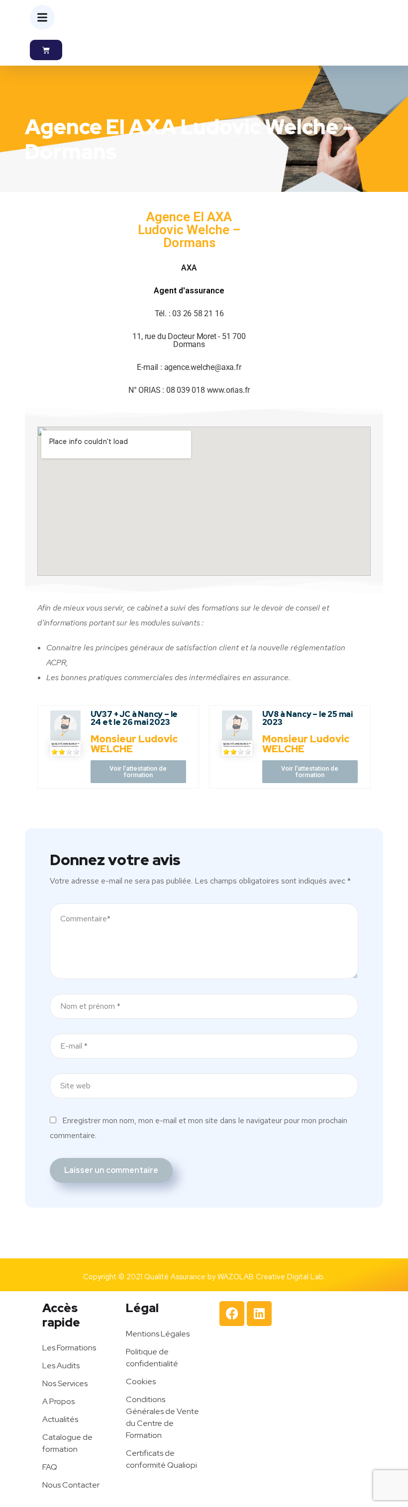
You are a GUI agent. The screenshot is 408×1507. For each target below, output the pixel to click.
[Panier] (46, 50)
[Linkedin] (259, 1313)
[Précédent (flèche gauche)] (17, 754)
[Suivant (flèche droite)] (390, 754)
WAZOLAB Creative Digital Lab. (271, 1277)
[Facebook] (231, 1313)
